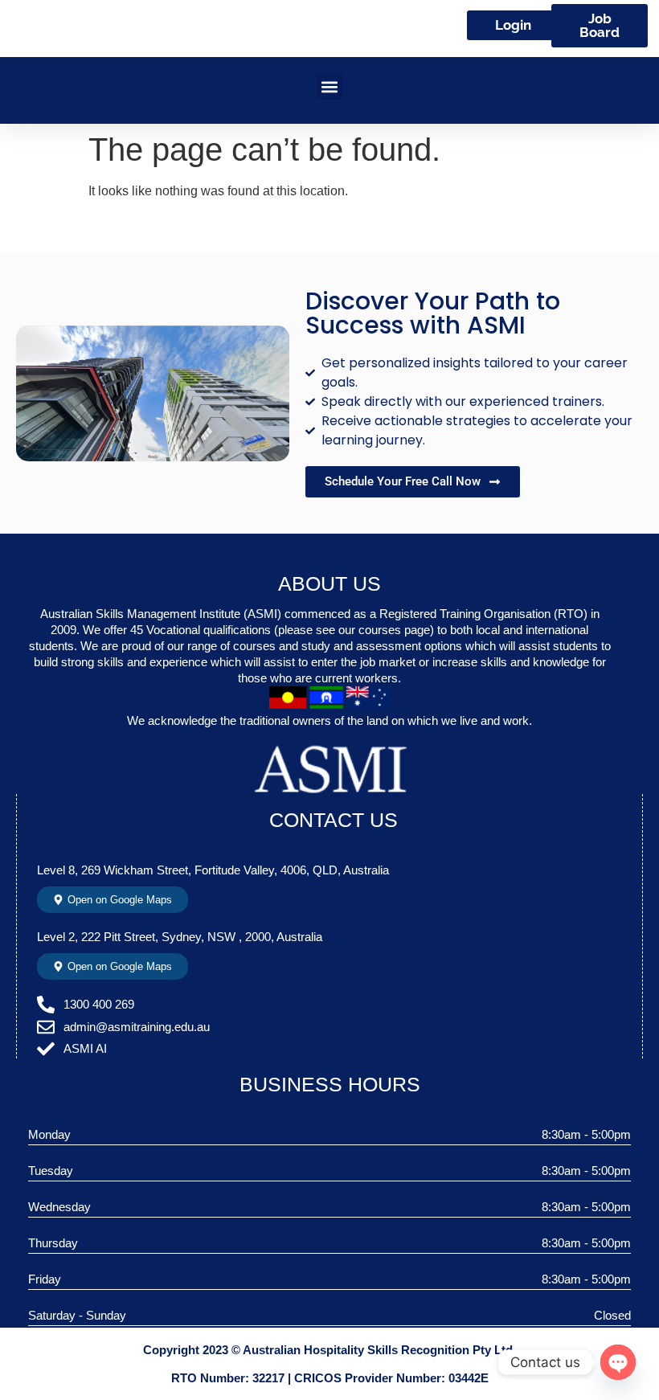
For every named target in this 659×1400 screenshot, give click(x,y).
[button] (330, 86)
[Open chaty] (618, 1362)
